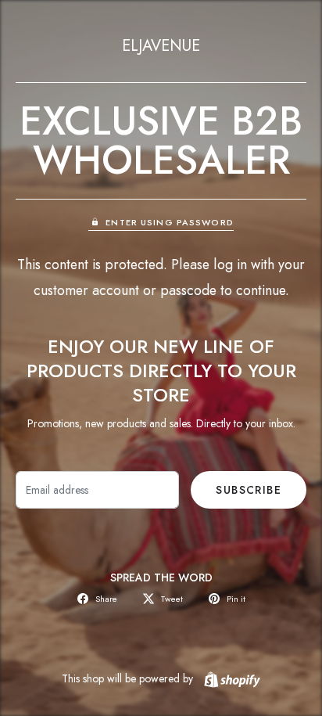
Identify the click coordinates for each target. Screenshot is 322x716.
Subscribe (248, 490)
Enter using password (169, 222)
